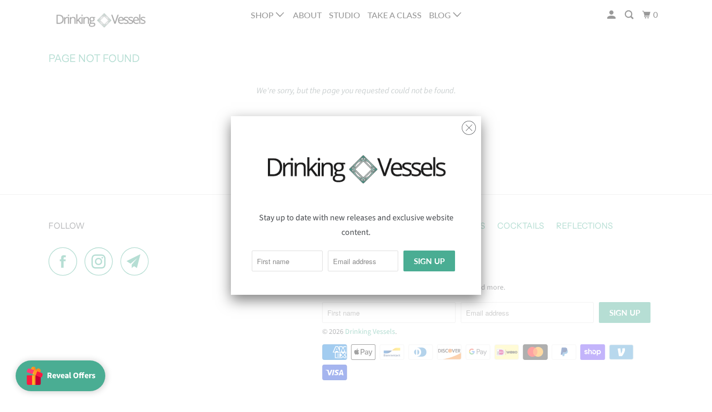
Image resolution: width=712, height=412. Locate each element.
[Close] (469, 125)
